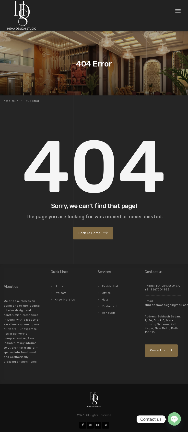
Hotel (106, 299)
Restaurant (110, 306)
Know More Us (65, 299)
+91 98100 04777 (168, 286)
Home (59, 286)
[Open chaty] (174, 419)
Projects (60, 293)
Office (106, 293)
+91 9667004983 (157, 289)
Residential (110, 286)
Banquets (109, 312)
